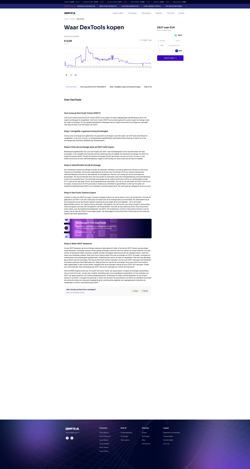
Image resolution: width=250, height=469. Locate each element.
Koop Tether (103, 447)
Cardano (105, 2)
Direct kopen (169, 58)
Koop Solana (103, 451)
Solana (171, 2)
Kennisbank (146, 444)
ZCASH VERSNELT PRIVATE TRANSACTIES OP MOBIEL (153, 6)
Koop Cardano (104, 444)
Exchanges (124, 436)
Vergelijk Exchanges (84, 232)
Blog (143, 440)
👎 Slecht (144, 291)
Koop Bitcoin (104, 432)
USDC (128, 2)
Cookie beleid (168, 440)
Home (66, 19)
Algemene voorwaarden (171, 432)
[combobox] (179, 50)
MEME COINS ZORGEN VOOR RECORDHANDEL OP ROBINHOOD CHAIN (108, 6)
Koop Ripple (103, 440)
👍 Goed (135, 291)
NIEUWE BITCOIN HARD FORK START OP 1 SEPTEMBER (86, 6)
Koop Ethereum (104, 436)
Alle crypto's (125, 440)
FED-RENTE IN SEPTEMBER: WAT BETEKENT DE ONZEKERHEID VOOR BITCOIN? (175, 6)
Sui (149, 2)
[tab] (71, 87)
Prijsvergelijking (126, 432)
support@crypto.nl (72, 432)
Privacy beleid (168, 436)
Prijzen (72, 19)
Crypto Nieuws (70, 6)
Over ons (166, 444)
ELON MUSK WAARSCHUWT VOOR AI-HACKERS (130, 6)
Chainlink (81, 2)
